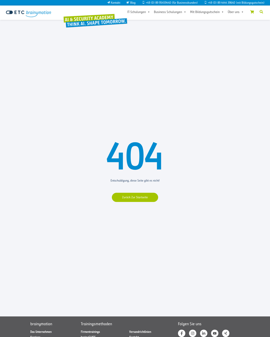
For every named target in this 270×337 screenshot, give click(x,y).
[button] (261, 12)
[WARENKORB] (252, 12)
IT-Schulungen (136, 12)
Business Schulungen (168, 12)
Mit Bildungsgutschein (205, 12)
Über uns (234, 12)
